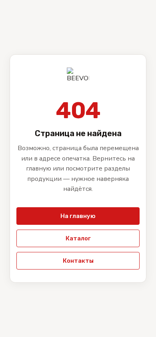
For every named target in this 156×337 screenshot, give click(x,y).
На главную (78, 216)
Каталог (78, 238)
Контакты (78, 260)
